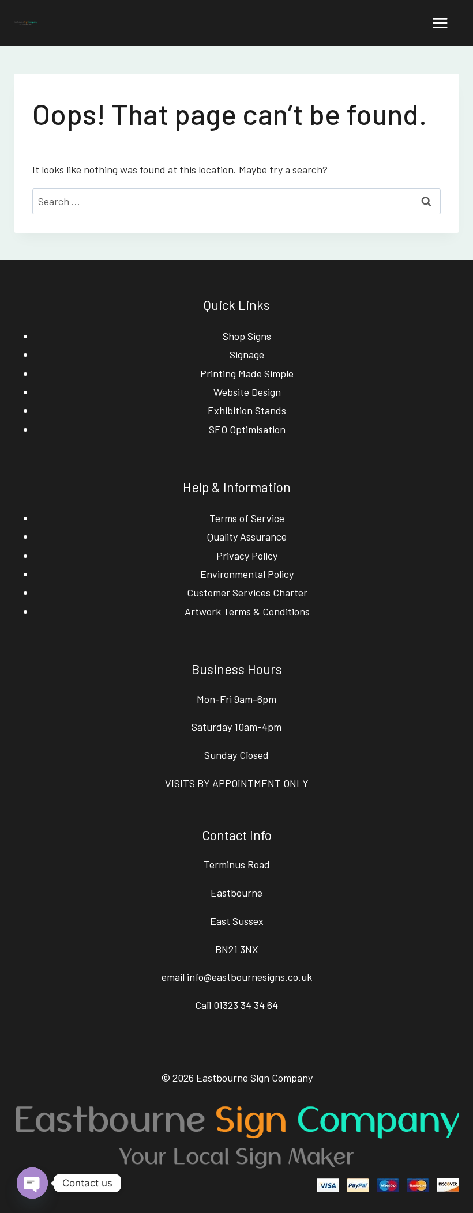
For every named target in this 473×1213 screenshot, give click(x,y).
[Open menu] (439, 23)
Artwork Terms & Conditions (247, 611)
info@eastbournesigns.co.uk (249, 976)
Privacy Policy (246, 555)
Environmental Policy (247, 574)
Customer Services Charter (247, 592)
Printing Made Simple (247, 373)
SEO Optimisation (247, 429)
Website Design (247, 392)
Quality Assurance (247, 536)
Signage (247, 354)
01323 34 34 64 (245, 1005)
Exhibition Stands (247, 410)
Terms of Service (246, 518)
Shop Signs (247, 336)
